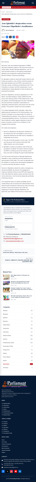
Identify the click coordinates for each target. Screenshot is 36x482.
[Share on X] (10, 37)
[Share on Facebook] (7, 37)
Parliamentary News (8, 342)
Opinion (5, 339)
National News (7, 335)
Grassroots (6, 328)
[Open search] (32, 3)
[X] (7, 471)
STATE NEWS (6, 19)
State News (9, 12)
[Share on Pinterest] (17, 37)
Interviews (6, 332)
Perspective (6, 349)
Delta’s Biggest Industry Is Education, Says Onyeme (20, 276)
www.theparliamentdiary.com (15, 241)
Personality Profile (8, 346)
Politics (5, 353)
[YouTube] (15, 471)
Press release (6, 357)
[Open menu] (3, 3)
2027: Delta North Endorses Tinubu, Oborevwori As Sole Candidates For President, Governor (21, 296)
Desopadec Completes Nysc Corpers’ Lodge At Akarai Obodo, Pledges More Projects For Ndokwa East (21, 289)
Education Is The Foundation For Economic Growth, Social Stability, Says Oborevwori (20, 282)
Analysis (5, 310)
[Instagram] (11, 471)
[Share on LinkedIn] (13, 37)
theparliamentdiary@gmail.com (13, 238)
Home (3, 12)
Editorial (5, 317)
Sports (5, 360)
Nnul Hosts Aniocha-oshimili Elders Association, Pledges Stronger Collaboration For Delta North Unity (22, 7)
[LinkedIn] (19, 471)
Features (5, 321)
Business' (5, 314)
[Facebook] (3, 471)
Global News (6, 324)
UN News (5, 367)
